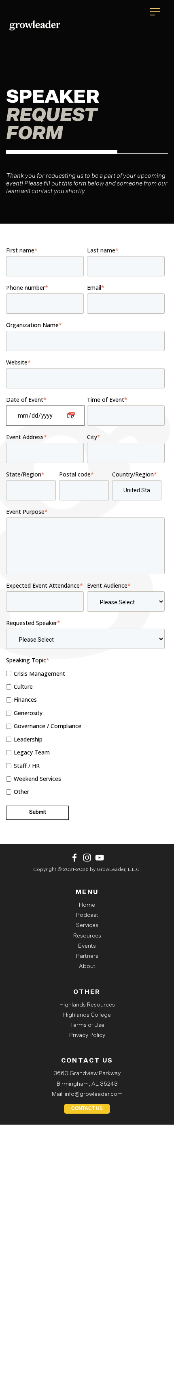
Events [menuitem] (87, 946)
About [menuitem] (87, 966)
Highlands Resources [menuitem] (87, 1005)
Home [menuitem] (87, 905)
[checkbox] (85, 732)
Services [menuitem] (87, 925)
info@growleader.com (94, 1094)
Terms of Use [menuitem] (87, 1025)
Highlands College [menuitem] (87, 1015)
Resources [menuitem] (87, 936)
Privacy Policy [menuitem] (87, 1035)
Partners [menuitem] (87, 956)
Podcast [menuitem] (87, 915)
